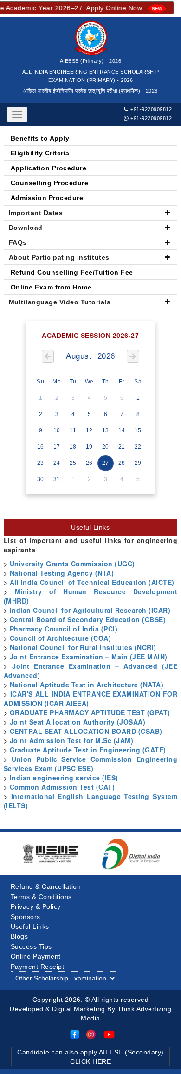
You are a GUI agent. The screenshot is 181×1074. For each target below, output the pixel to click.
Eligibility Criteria (40, 153)
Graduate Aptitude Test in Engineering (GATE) (88, 749)
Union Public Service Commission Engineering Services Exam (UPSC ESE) (90, 763)
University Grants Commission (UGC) (72, 563)
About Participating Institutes (59, 257)
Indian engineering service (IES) (64, 777)
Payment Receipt (38, 966)
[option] (51, 854)
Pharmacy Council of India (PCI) (64, 628)
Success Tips (31, 946)
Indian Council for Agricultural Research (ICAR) (90, 610)
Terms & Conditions (41, 896)
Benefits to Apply (40, 138)
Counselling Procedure (50, 183)
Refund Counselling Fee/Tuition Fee (72, 272)
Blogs (19, 936)
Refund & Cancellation (46, 886)
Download (26, 227)
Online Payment (36, 956)
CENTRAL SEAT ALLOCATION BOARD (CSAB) (86, 731)
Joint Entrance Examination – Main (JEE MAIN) (89, 656)
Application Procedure (49, 168)
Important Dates (36, 212)
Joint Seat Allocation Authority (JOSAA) (78, 721)
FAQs (18, 242)
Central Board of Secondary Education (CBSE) (88, 619)
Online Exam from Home (51, 287)
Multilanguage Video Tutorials (60, 302)
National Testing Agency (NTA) (62, 572)
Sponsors (25, 916)
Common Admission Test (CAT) (62, 787)
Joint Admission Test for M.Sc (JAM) (72, 740)
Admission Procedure (47, 197)
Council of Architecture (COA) (60, 638)
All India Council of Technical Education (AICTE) (92, 582)
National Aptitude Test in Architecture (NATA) (87, 684)
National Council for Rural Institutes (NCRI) (83, 647)
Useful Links (30, 926)
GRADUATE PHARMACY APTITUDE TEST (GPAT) (90, 712)
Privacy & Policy (36, 906)
